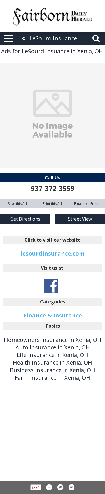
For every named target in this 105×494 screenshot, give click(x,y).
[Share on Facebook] (49, 487)
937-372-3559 (52, 188)
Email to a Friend (87, 203)
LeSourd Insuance (53, 38)
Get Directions (25, 219)
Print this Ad (52, 203)
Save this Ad (17, 203)
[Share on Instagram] (71, 487)
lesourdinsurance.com (52, 253)
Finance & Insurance (52, 315)
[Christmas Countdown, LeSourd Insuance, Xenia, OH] (52, 115)
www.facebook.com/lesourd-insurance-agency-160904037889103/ (51, 286)
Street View (80, 219)
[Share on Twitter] (60, 487)
